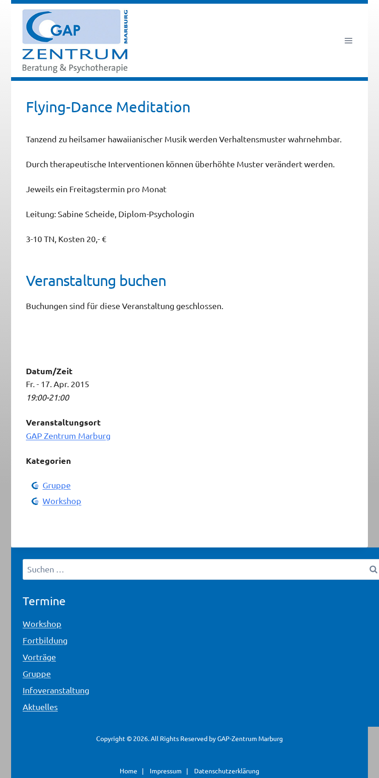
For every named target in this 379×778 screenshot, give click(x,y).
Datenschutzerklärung (226, 770)
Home (128, 770)
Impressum (166, 770)
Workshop (62, 500)
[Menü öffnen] (348, 40)
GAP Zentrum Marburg (68, 435)
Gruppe (57, 485)
